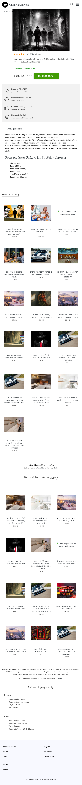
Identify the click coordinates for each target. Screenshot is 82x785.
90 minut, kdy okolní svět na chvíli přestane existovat (67, 274)
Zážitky (56, 468)
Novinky (6, 751)
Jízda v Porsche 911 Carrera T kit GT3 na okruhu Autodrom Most (14, 400)
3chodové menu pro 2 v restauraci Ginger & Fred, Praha (41, 231)
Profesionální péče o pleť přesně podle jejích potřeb (67, 400)
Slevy (5, 756)
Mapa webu (48, 751)
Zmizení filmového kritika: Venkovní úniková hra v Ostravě (14, 231)
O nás (5, 764)
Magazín (47, 747)
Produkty (11, 11)
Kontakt (6, 769)
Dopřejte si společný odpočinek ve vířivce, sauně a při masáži (41, 400)
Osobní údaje (49, 756)
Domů (6, 11)
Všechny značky (9, 747)
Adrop (72, 59)
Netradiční (40, 468)
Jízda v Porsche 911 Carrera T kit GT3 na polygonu (67, 357)
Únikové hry (49, 468)
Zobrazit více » (35, 62)
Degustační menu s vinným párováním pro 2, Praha (14, 274)
